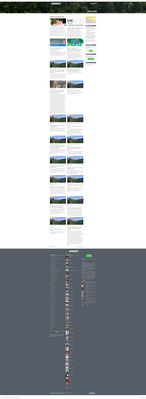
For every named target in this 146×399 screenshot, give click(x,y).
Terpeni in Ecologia (53, 278)
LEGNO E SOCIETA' (89, 22)
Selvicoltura (69, 165)
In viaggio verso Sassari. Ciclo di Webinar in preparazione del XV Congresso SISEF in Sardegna (91, 286)
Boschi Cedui (52, 260)
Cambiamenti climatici (91, 265)
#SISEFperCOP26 (53, 288)
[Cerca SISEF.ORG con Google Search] (94, 3)
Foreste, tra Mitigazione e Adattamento (55, 267)
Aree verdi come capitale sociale (90, 293)
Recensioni (59, 144)
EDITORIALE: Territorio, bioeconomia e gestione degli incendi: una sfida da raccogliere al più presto (57, 91)
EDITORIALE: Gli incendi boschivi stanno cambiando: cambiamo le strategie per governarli (74, 228)
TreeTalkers (52, 279)
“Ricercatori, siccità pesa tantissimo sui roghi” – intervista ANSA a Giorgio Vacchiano (74, 148)
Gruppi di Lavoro (59, 0)
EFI (82, 268)
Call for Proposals (53, 302)
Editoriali (52, 291)
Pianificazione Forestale (62, 123)
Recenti (51, 282)
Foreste (92, 268)
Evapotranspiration (84, 268)
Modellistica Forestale (53, 274)
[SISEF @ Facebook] (89, 393)
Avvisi (51, 298)
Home (50, 0)
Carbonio (91, 266)
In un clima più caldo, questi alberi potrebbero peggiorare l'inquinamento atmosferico (90, 283)
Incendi (90, 271)
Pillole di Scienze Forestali (90, 19)
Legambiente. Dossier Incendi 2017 (73, 90)
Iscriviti (91, 50)
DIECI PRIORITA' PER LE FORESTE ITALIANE (91, 17)
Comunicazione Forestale (71, 144)
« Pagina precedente (53, 246)
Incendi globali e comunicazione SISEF (57, 28)
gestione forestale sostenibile (89, 270)
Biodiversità (84, 265)
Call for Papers (52, 301)
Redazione (72, 0)
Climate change (85, 267)
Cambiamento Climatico (86, 266)
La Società (54, 0)
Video (76, 68)
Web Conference (53, 323)
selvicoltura (92, 276)
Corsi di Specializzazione (53, 309)
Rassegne (52, 316)
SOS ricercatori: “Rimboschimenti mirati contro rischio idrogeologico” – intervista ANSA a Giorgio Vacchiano (57, 147)
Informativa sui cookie (15, 397)
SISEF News (68, 183)
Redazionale (52, 284)
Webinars (52, 324)
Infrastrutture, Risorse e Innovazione (55, 271)
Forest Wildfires (86, 269)
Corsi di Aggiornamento (53, 308)
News (64, 0)
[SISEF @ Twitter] (92, 3)
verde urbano (87, 278)
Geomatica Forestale (53, 268)
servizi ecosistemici (84, 277)
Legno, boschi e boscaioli (89, 305)
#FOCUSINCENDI (53, 287)
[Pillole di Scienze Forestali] (96, 3)
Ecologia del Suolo (53, 264)
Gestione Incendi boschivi (57, 47)
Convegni (51, 47)
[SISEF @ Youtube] (93, 3)
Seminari (52, 320)
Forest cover (90, 268)
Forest (88, 268)
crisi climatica (93, 267)
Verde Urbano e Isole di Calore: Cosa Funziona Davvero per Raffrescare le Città (90, 41)
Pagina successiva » (80, 246)
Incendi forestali (85, 272)
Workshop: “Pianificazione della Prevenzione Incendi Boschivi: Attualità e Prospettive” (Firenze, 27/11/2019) (74, 50)
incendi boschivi (94, 271)
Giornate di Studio (53, 312)
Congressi (67, 0)
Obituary (52, 313)
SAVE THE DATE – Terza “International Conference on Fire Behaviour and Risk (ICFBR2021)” (57, 71)
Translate (91, 65)
